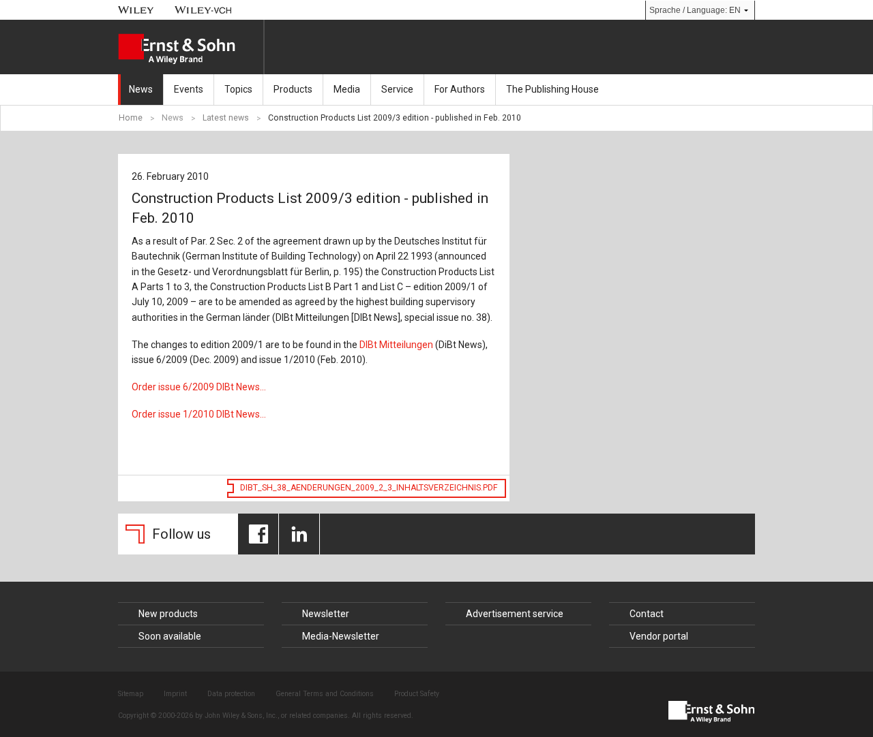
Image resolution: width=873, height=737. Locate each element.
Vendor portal (659, 636)
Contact (647, 613)
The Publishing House (552, 89)
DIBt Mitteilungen (396, 344)
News (141, 89)
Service (397, 89)
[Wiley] (136, 9)
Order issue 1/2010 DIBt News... (199, 414)
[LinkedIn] (299, 534)
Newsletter (325, 613)
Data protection (231, 693)
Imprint (175, 693)
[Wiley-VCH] (204, 9)
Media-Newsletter (340, 636)
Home (131, 118)
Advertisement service (514, 613)
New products (168, 613)
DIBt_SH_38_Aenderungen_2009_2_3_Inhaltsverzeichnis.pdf (369, 487)
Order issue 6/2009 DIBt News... (199, 386)
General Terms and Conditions (325, 693)
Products (292, 89)
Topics (238, 89)
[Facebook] (258, 534)
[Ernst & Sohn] (190, 49)
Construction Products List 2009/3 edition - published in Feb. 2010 (394, 118)
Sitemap (130, 693)
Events (188, 89)
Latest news (226, 118)
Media (347, 89)
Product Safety (416, 693)
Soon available (169, 636)
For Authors (459, 89)
